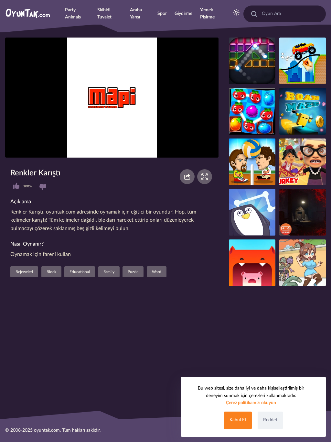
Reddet (270, 420)
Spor (162, 13)
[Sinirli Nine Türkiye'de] (302, 161)
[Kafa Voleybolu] (252, 161)
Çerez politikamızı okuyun (251, 403)
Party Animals (73, 13)
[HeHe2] (302, 111)
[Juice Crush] (252, 111)
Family (108, 272)
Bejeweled (24, 272)
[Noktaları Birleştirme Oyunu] (252, 212)
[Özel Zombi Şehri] (302, 262)
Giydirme (183, 13)
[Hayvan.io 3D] (252, 262)
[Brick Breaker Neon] (252, 61)
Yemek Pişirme (207, 13)
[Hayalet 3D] (302, 212)
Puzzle (133, 272)
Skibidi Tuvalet (104, 13)
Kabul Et (238, 420)
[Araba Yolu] (302, 61)
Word (156, 272)
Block (51, 272)
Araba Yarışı (136, 13)
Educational (79, 272)
